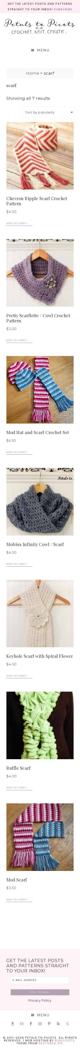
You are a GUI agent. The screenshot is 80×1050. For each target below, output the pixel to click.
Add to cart (16, 223)
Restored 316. (51, 1043)
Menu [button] (43, 50)
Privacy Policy (40, 1000)
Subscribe (63, 9)
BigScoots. (65, 1040)
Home (32, 73)
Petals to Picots (40, 26)
